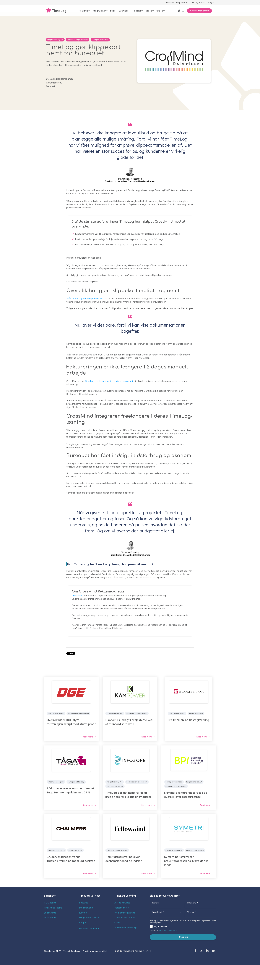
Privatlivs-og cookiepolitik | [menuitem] (95, 951)
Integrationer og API (55, 39)
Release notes (121, 907)
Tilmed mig (182, 937)
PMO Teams (50, 902)
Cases (117, 922)
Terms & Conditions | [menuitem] (72, 951)
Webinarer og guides (124, 912)
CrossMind (77, 595)
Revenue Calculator (89, 928)
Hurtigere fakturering (100, 39)
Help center (182, 3)
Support (83, 922)
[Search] (183, 10)
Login (211, 3)
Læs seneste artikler (124, 917)
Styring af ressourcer (173, 782)
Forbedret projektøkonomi (77, 39)
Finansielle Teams (53, 907)
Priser (113, 10)
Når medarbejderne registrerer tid (85, 298)
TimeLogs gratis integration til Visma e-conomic (109, 381)
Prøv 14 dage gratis (199, 11)
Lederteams (50, 912)
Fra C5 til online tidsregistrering (188, 720)
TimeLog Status (197, 3)
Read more (88, 737)
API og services (122, 902)
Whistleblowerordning (125, 927)
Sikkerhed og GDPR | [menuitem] (53, 951)
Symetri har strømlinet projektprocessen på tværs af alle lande (186, 861)
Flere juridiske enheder (195, 850)
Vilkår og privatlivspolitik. (168, 930)
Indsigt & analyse (196, 713)
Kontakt (170, 3)
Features (83, 902)
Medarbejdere (86, 907)
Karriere (83, 912)
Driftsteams (50, 917)
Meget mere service (89, 917)
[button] (195, 951)
